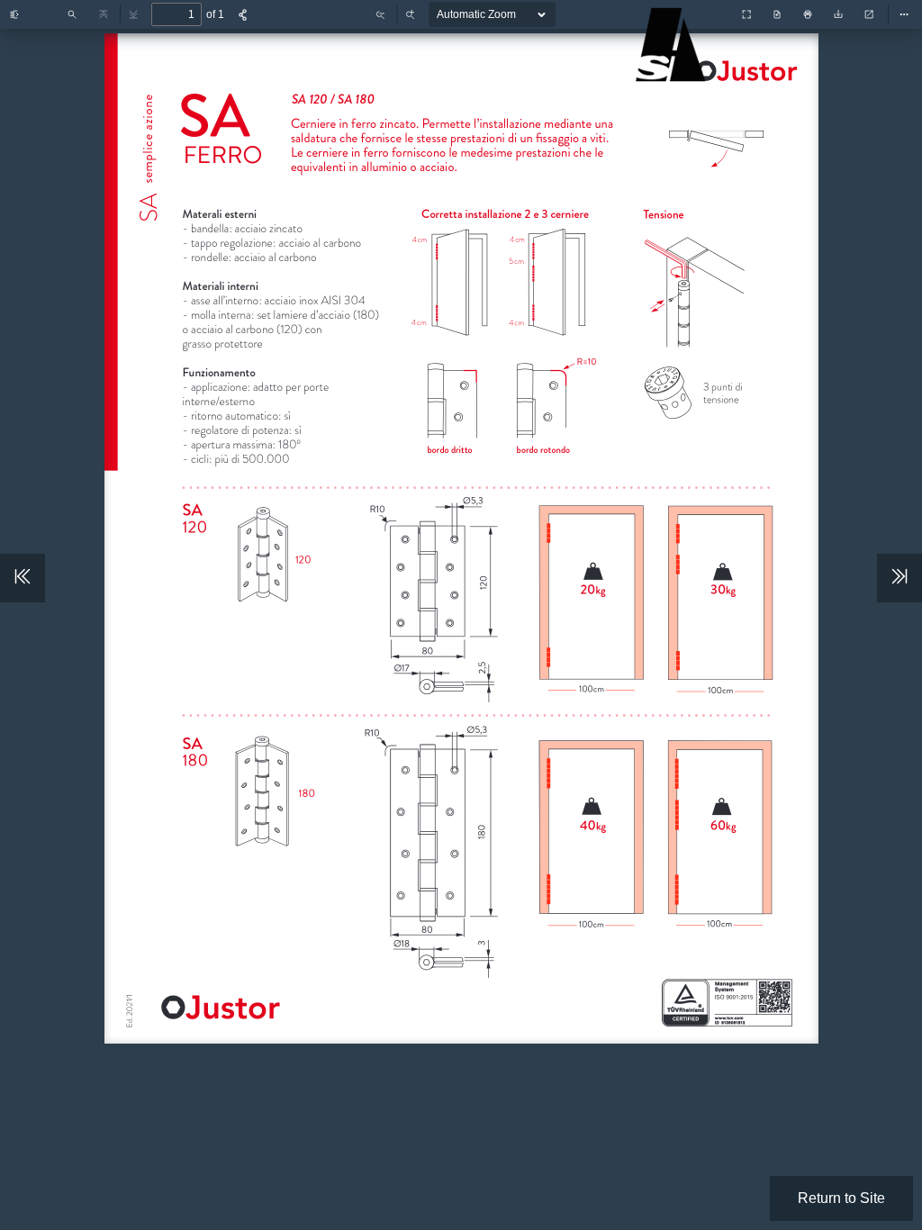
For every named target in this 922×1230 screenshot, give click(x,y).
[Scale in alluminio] (674, 73)
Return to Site (841, 1198)
